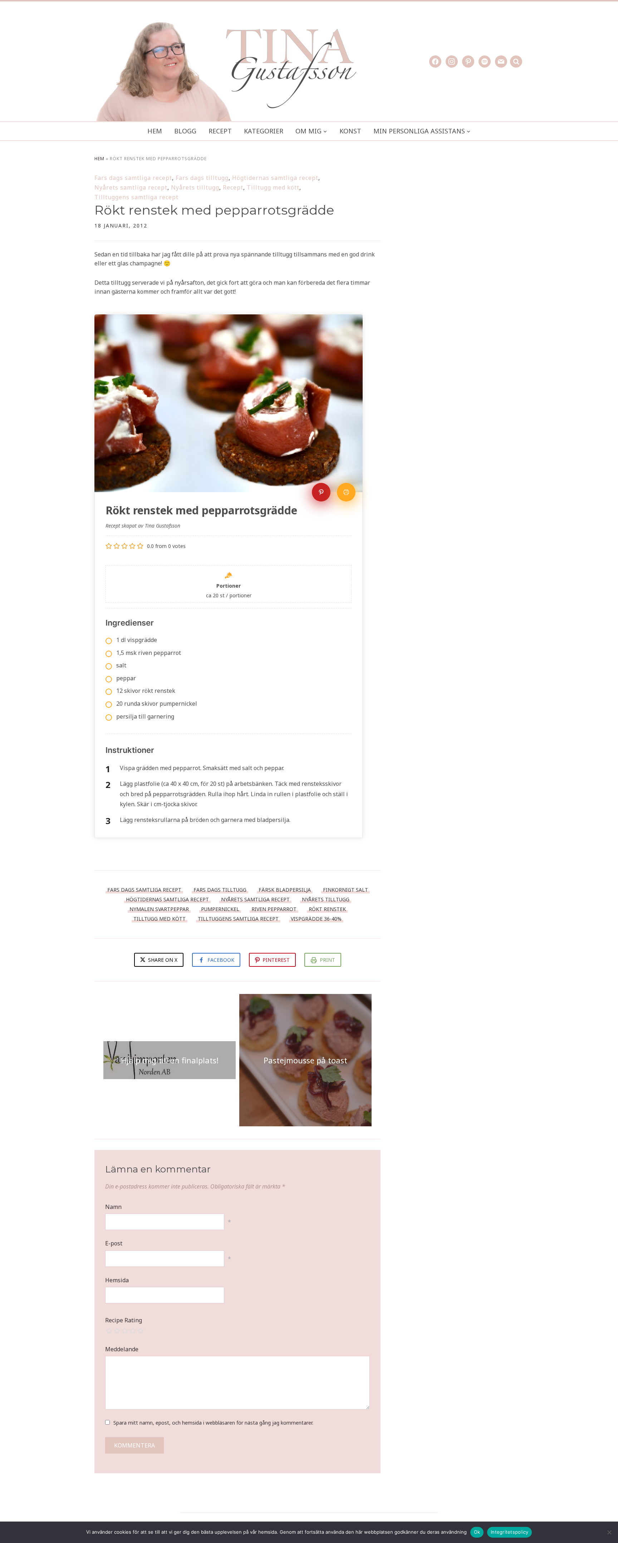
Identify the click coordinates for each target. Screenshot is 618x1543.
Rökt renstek (327, 909)
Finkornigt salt (345, 889)
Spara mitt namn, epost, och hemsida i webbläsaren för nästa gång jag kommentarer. (213, 1422)
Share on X (162, 959)
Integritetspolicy (509, 1532)
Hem (154, 131)
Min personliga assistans (419, 131)
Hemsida (117, 1280)
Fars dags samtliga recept (133, 178)
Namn (113, 1207)
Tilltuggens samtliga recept (136, 197)
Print (327, 959)
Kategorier (263, 131)
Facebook (220, 959)
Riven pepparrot (273, 909)
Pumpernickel (220, 909)
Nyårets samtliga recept (130, 187)
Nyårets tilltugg (195, 187)
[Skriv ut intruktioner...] (346, 492)
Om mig (308, 131)
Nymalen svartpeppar (159, 909)
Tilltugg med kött (273, 187)
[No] (609, 1532)
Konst (350, 131)
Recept (220, 131)
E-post (113, 1243)
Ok (477, 1532)
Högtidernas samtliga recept (275, 178)
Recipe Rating (123, 1320)
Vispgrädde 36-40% (316, 918)
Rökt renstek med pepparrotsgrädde (214, 210)
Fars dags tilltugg (202, 178)
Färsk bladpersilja (285, 889)
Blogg (185, 131)
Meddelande (121, 1349)
